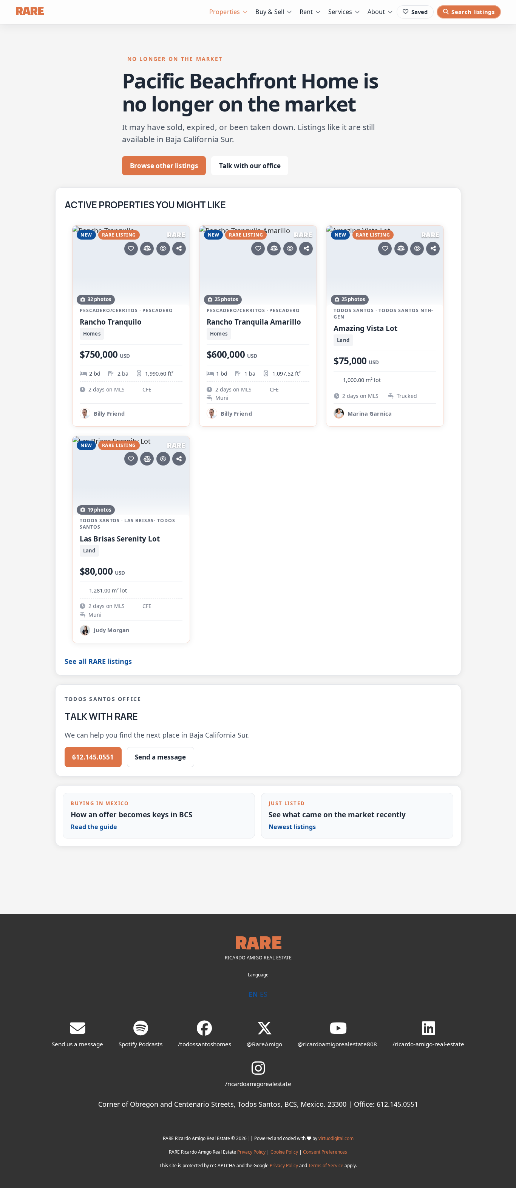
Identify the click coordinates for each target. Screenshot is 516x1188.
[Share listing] (179, 248)
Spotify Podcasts (140, 1044)
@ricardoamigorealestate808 (337, 1044)
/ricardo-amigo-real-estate (428, 1044)
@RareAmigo (264, 1044)
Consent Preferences (325, 1152)
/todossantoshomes (204, 1044)
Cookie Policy (284, 1152)
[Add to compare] (147, 248)
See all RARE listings (98, 661)
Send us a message (77, 1044)
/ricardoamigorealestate (258, 1083)
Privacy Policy (251, 1152)
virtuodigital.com (336, 1138)
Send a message (160, 757)
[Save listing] (131, 248)
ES (263, 994)
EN (253, 994)
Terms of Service (325, 1165)
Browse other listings (164, 165)
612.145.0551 (93, 757)
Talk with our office (250, 165)
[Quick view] (163, 248)
